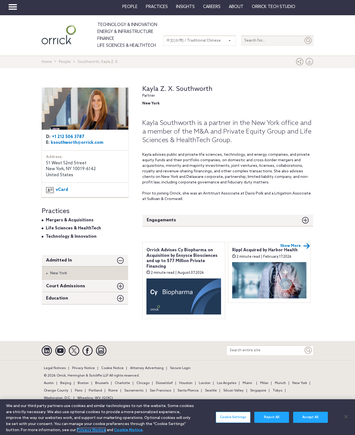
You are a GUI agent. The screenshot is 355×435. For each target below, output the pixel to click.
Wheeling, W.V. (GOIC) (95, 398)
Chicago (142, 383)
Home (47, 62)
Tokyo (277, 391)
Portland (95, 391)
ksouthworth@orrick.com (77, 142)
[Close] (346, 417)
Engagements (161, 220)
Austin (49, 383)
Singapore (258, 391)
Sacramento (133, 391)
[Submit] (308, 40)
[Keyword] (308, 350)
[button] (300, 63)
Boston (83, 383)
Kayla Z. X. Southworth (177, 89)
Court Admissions (65, 286)
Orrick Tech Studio (273, 6)
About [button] (236, 6)
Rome (113, 391)
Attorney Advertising (147, 368)
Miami (247, 383)
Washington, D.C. (57, 398)
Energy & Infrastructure (125, 31)
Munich (280, 383)
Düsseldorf (164, 383)
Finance (105, 38)
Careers (211, 6)
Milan (264, 383)
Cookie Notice (112, 368)
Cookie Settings (233, 417)
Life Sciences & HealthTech (126, 45)
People (130, 6)
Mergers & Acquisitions (69, 220)
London (205, 383)
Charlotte (122, 383)
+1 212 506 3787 (68, 136)
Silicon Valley (233, 391)
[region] (177, 417)
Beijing (65, 383)
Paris (78, 391)
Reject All (271, 417)
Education (57, 298)
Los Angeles (226, 383)
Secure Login (180, 368)
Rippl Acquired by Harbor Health (265, 250)
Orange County (56, 391)
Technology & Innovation (127, 24)
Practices (157, 6)
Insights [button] (185, 6)
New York (299, 383)
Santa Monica (188, 391)
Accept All (310, 417)
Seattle (211, 391)
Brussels (101, 383)
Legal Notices (55, 368)
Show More (290, 246)
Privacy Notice (83, 368)
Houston (185, 383)
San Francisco (160, 391)
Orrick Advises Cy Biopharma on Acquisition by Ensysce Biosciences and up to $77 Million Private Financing (181, 258)
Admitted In (59, 260)
